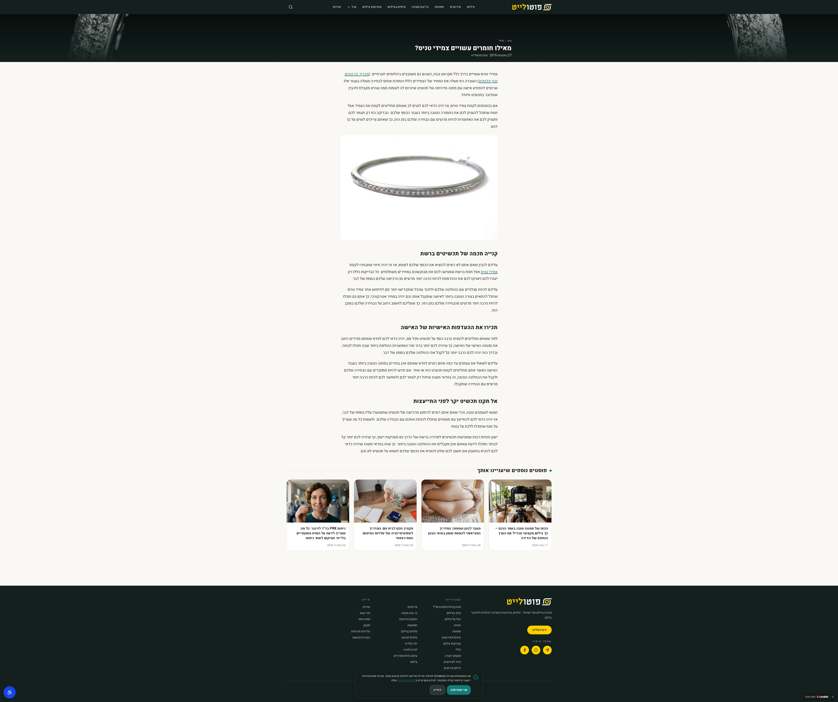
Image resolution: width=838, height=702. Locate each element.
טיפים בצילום (396, 7)
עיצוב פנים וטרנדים (405, 656)
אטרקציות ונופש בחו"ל (447, 607)
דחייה (437, 690)
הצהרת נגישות (361, 637)
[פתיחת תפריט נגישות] (9, 692)
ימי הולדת (411, 644)
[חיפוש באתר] (290, 7)
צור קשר (364, 613)
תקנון (366, 625)
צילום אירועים (452, 668)
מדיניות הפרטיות (406, 680)
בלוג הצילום (454, 613)
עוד (353, 7)
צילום (471, 7)
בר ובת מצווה (409, 613)
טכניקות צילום (371, 7)
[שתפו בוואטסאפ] (536, 650)
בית (510, 41)
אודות (337, 7)
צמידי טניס (489, 272)
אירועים (455, 7)
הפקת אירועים (408, 619)
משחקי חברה (453, 656)
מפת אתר (364, 619)
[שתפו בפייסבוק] (524, 650)
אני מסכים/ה (458, 690)
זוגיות (457, 625)
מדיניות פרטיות (360, 631)
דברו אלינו (539, 630)
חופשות (412, 625)
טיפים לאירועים (451, 637)
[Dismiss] (832, 696)
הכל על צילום (453, 619)
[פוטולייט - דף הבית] (532, 7)
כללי (501, 41)
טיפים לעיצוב (409, 637)
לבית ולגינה (410, 650)
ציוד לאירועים (452, 662)
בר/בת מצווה (420, 7)
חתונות (439, 7)
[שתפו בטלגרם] (547, 650)
